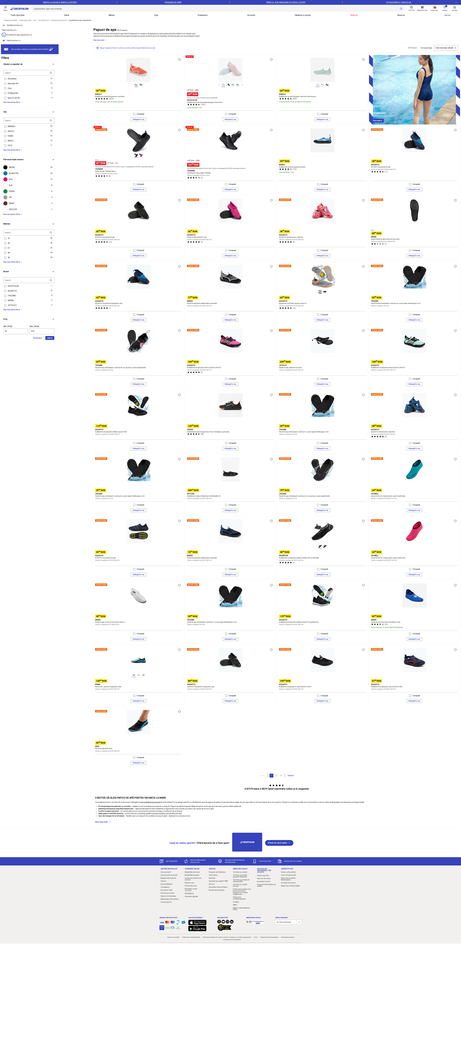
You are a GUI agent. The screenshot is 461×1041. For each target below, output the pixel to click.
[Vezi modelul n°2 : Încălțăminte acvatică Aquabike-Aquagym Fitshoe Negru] (228, 85)
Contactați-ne (166, 902)
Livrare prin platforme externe (193, 879)
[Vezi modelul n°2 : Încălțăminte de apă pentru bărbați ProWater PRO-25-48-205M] (325, 546)
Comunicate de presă (169, 875)
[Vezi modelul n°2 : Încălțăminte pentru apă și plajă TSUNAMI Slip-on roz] (141, 155)
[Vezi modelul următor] (242, 85)
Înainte (291, 776)
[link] (377, 121)
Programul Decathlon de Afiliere (266, 885)
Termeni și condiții (240, 872)
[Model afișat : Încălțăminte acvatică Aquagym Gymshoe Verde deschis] (318, 85)
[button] (28, 78)
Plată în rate (189, 883)
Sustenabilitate (167, 884)
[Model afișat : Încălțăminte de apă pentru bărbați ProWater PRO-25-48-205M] (320, 546)
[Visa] (161, 922)
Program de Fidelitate (217, 872)
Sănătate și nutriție (303, 15)
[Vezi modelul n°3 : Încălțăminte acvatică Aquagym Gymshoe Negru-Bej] (327, 85)
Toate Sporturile (17, 15)
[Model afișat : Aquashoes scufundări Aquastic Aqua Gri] (320, 292)
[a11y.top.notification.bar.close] (456, 2)
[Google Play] (197, 930)
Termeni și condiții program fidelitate (240, 876)
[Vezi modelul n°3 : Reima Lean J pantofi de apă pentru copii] (143, 675)
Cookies (236, 902)
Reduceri (354, 15)
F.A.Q (255, 937)
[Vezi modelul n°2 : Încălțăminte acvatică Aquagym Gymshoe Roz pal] (322, 85)
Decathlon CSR (166, 890)
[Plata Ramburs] (172, 928)
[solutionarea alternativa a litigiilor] (255, 923)
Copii (156, 15)
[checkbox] (28, 167)
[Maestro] (172, 923)
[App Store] (197, 924)
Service (212, 884)
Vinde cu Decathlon (288, 872)
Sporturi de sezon (264, 878)
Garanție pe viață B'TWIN (218, 881)
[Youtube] (223, 922)
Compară (140, 114)
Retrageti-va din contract (191, 889)
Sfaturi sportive (263, 875)
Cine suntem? (166, 872)
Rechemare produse (216, 890)
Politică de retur (191, 886)
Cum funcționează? (288, 875)
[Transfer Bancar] (178, 923)
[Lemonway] (178, 928)
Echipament (203, 15)
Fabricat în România (168, 896)
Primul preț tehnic (167, 893)
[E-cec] (161, 929)
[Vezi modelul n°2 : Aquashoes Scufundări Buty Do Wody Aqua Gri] (325, 292)
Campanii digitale (191, 896)
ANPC (235, 905)
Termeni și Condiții (173, 937)
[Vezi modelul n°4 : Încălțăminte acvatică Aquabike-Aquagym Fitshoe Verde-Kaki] (238, 85)
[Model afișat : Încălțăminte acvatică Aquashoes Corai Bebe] (136, 85)
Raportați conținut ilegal (290, 886)
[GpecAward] (224, 930)
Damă (66, 15)
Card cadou (213, 875)
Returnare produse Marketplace (288, 879)
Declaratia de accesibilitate (232, 940)
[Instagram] (227, 922)
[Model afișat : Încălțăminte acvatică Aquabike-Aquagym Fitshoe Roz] (223, 85)
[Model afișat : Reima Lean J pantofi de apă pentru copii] (134, 675)
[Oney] (167, 928)
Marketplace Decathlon (170, 899)
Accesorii (251, 15)
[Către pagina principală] (19, 9)
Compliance (165, 887)
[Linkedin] (232, 922)
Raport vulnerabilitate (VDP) (241, 908)
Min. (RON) (7, 326)
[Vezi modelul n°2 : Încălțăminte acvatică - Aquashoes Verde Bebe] (141, 85)
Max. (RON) (34, 326)
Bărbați (112, 15)
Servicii (447, 15)
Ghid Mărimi (189, 893)
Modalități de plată (192, 875)
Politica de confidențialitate (239, 898)
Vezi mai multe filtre (11, 102)
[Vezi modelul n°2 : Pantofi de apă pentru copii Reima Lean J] (138, 675)
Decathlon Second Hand (218, 887)
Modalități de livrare (192, 872)
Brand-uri (401, 15)
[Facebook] (219, 922)
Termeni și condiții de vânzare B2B (241, 880)
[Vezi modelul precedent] (219, 85)
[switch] (6, 49)
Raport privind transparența (269, 937)
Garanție (212, 878)
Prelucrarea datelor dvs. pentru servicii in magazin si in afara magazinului (242, 891)
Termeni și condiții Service (240, 885)
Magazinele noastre (168, 878)
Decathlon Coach (263, 881)
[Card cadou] (183, 923)
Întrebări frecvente (288, 883)
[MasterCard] (167, 923)
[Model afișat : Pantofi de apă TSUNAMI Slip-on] (136, 155)
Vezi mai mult (98, 40)
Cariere (163, 881)
